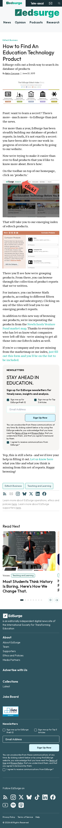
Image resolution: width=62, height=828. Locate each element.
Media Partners (11, 659)
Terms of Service (25, 817)
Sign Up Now (40, 417)
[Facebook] (44, 494)
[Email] (11, 494)
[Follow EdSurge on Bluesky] (29, 797)
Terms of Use (21, 433)
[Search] (59, 3)
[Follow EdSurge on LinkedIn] (45, 797)
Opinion (20, 22)
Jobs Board (11, 697)
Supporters (9, 651)
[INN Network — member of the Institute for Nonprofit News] (11, 711)
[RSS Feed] (5, 494)
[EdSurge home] (14, 3)
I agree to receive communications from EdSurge (29, 443)
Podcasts (36, 22)
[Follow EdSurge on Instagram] (13, 797)
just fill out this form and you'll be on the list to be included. (31, 356)
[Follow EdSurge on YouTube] (5, 805)
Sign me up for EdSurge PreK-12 (18, 401)
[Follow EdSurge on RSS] (5, 797)
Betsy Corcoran (12, 73)
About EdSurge (11, 642)
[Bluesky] (24, 494)
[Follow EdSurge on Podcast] (21, 805)
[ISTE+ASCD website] (37, 3)
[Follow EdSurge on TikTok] (37, 797)
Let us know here (41, 459)
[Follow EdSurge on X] (21, 797)
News (7, 22)
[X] (31, 494)
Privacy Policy (38, 433)
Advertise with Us (15, 670)
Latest (6, 686)
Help (38, 817)
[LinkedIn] (38, 494)
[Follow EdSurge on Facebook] (53, 797)
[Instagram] (18, 494)
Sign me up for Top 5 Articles (46, 401)
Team (6, 646)
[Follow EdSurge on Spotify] (13, 805)
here (14, 504)
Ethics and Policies (13, 655)
